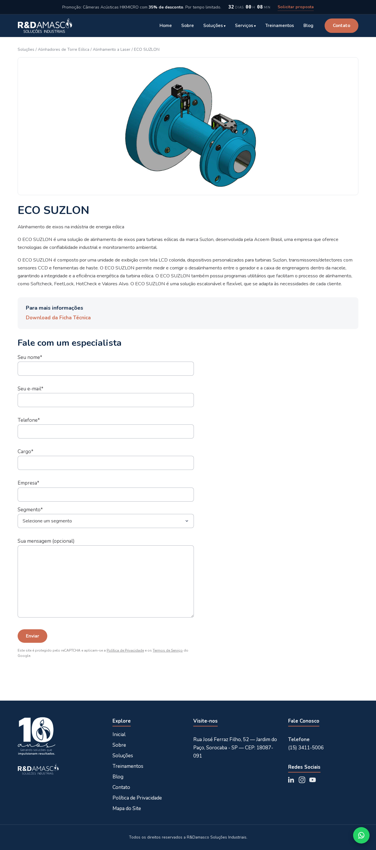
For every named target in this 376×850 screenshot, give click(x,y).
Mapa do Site (127, 808)
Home (166, 25)
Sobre (187, 25)
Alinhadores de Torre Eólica (63, 49)
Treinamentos (279, 25)
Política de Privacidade (125, 650)
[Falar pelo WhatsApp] (361, 835)
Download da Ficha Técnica (58, 317)
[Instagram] (302, 780)
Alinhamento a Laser (111, 49)
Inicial (119, 734)
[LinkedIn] (291, 780)
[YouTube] (312, 780)
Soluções (213, 25)
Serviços (244, 25)
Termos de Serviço (168, 650)
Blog (308, 25)
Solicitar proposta (296, 7)
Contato (341, 25)
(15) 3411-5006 (306, 747)
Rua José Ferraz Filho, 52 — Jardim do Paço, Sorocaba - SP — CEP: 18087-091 (235, 747)
